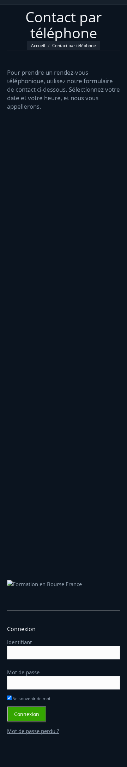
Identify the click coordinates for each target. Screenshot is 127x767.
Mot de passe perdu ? (33, 730)
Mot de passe (23, 672)
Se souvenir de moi (31, 699)
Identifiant (19, 642)
